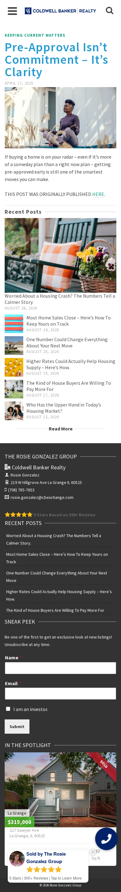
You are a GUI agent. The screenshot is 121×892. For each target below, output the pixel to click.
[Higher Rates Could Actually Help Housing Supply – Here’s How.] (14, 367)
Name (13, 657)
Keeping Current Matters (35, 35)
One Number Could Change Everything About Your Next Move (67, 342)
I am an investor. (30, 709)
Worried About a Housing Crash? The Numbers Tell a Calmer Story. (53, 539)
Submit (17, 726)
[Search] (109, 11)
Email (13, 683)
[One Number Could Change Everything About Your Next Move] (14, 345)
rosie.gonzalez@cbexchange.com (42, 497)
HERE (98, 194)
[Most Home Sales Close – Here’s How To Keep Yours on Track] (14, 323)
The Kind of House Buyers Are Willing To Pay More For (55, 610)
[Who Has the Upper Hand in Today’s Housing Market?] (14, 411)
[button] (106, 838)
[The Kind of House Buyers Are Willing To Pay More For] (14, 389)
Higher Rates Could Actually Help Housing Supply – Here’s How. (59, 595)
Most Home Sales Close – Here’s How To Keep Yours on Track (57, 557)
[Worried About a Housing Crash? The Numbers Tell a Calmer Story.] (60, 255)
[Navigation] (12, 11)
